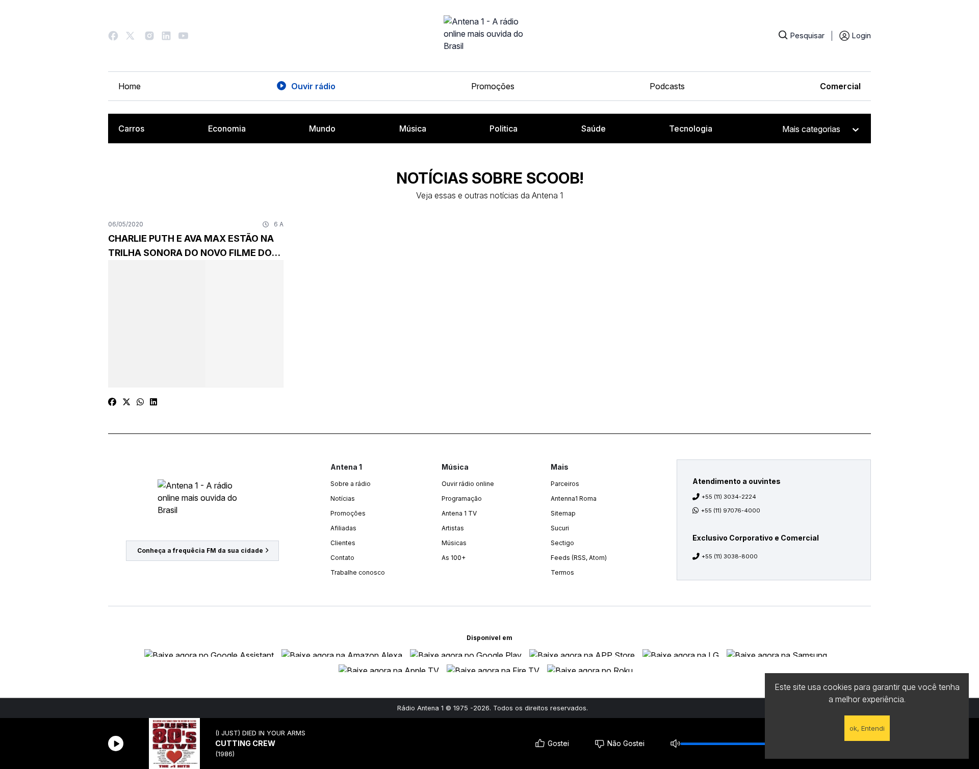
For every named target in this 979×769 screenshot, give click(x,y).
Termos (562, 572)
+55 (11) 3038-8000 (730, 556)
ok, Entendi (867, 728)
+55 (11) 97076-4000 (730, 510)
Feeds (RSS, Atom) (579, 557)
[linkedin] (153, 402)
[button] (113, 36)
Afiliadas (343, 528)
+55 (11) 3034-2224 (729, 496)
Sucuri (560, 528)
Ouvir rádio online (468, 484)
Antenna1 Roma (574, 498)
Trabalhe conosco (357, 572)
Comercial (840, 86)
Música (412, 128)
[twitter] (126, 402)
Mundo (322, 128)
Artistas (453, 528)
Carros (131, 128)
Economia (227, 128)
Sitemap (563, 513)
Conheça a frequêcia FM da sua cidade (200, 550)
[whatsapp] (140, 402)
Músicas (454, 543)
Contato (342, 557)
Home (129, 86)
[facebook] (112, 402)
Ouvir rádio (313, 86)
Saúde (593, 128)
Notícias (342, 498)
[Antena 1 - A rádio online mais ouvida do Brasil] (489, 35)
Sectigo (562, 543)
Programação (462, 498)
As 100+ (454, 557)
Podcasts (667, 86)
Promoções (492, 86)
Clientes (342, 543)
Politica (504, 128)
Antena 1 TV (459, 513)
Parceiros (565, 484)
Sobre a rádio (350, 484)
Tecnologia (690, 128)
